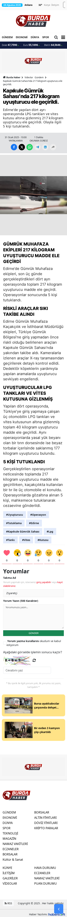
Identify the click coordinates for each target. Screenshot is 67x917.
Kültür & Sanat (13, 859)
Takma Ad (9, 578)
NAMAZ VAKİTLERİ (15, 844)
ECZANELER (11, 849)
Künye (47, 5)
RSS (9, 903)
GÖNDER (34, 633)
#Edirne (34, 523)
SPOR (45, 37)
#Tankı (10, 540)
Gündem (39, 77)
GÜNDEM (7, 37)
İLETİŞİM (9, 873)
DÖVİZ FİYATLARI (46, 823)
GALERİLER (10, 878)
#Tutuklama (14, 523)
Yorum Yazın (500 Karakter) (20, 601)
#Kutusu (43, 540)
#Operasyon (38, 514)
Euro (30, 44)
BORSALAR (10, 854)
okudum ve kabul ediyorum (34, 643)
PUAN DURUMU (45, 883)
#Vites (26, 540)
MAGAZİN (9, 839)
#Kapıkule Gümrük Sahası (22, 531)
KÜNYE (7, 868)
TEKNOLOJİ (10, 833)
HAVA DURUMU (45, 868)
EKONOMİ (22, 37)
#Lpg (50, 531)
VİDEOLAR (10, 883)
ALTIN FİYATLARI (45, 818)
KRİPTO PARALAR (46, 828)
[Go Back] (58, 909)
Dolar (9, 44)
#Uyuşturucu (14, 514)
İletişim (55, 5)
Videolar (29, 77)
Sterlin (52, 44)
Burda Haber (13, 77)
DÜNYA (35, 37)
